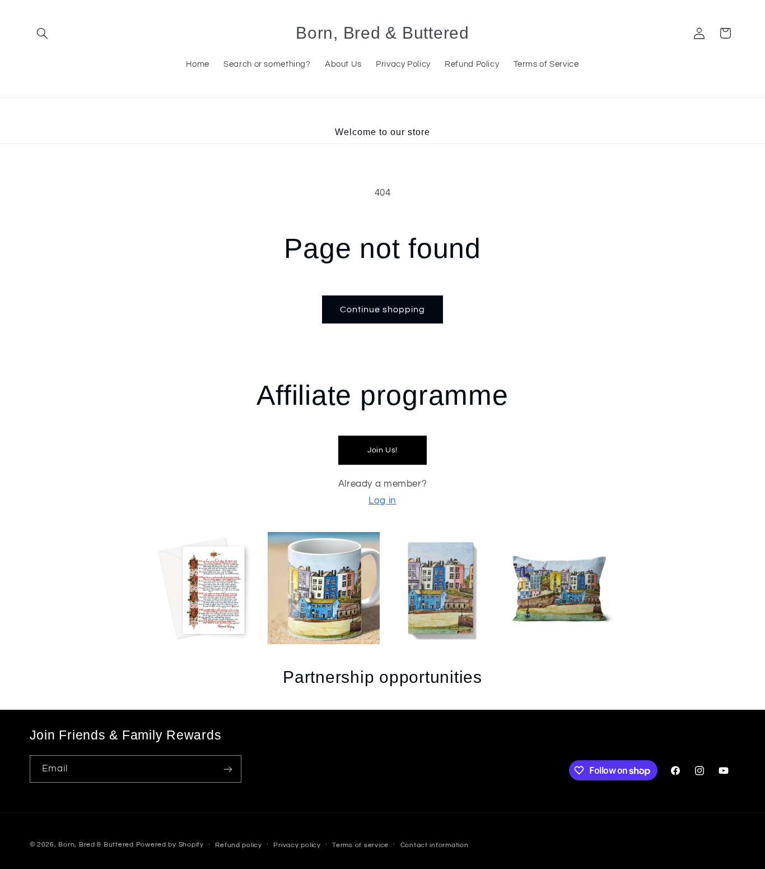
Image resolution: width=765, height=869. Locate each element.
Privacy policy (296, 845)
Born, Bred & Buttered (95, 845)
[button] (42, 33)
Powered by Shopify (170, 845)
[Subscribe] (227, 769)
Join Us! (382, 450)
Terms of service (360, 845)
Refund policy (238, 845)
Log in (382, 501)
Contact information (434, 845)
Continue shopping (383, 309)
